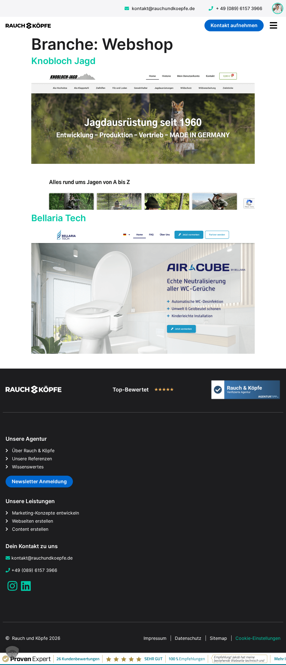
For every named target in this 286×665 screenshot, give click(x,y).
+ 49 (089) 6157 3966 (239, 8)
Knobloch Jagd (63, 60)
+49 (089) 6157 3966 (34, 570)
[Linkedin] (25, 586)
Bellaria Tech (58, 218)
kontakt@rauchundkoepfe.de (163, 8)
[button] (12, 652)
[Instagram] (12, 586)
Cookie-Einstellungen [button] (257, 638)
